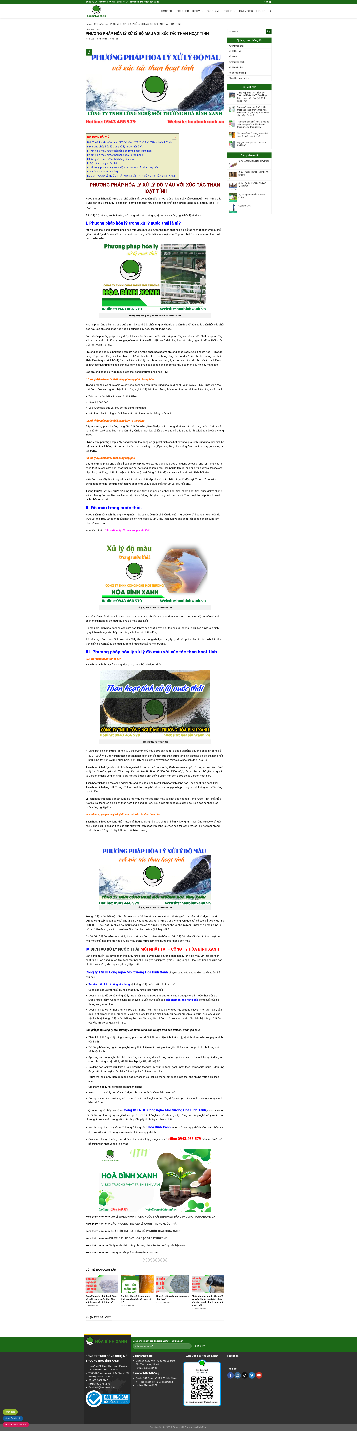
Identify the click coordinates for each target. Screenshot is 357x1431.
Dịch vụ (196, 11)
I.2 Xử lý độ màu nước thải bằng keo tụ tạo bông (115, 155)
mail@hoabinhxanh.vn (105, 1387)
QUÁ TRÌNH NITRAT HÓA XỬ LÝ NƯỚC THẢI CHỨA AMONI (146, 1231)
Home (89, 24)
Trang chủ (167, 11)
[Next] (219, 1295)
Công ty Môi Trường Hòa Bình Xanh (190, 1427)
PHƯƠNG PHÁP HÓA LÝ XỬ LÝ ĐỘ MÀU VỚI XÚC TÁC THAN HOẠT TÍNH (129, 142)
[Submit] (268, 31)
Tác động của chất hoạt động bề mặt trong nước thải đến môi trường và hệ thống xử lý (253, 124)
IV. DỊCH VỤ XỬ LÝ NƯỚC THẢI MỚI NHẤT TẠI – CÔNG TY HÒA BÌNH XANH (131, 175)
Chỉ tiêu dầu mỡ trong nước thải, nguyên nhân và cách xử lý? (252, 135)
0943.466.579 (103, 1384)
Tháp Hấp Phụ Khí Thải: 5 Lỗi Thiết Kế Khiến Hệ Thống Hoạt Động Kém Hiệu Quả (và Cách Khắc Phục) (252, 97)
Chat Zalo (10, 1412)
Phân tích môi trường (239, 78)
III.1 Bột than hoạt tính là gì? (103, 171)
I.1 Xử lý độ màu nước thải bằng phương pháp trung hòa (119, 150)
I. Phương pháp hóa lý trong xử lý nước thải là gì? (115, 146)
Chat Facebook (12, 1418)
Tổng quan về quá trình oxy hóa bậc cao (133, 1252)
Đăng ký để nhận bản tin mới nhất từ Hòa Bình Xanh (158, 1341)
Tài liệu (228, 11)
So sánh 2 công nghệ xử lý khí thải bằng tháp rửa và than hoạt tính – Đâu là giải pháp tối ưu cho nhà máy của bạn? (253, 111)
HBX (116, 39)
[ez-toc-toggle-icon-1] (173, 137)
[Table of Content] (174, 137)
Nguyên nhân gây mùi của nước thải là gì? (252, 144)
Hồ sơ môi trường (237, 73)
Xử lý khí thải (235, 51)
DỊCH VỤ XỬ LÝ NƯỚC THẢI (115, 949)
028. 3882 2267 (100, 1380)
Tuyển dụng (246, 11)
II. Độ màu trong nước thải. (102, 163)
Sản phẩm (213, 11)
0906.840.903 (150, 1368)
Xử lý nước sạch (236, 62)
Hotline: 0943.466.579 (15, 1424)
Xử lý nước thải (101, 24)
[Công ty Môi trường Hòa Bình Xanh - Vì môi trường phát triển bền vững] (100, 11)
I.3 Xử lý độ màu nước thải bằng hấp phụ (110, 159)
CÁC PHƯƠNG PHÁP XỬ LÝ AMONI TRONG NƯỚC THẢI (144, 1223)
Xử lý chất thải (236, 67)
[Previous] (90, 1295)
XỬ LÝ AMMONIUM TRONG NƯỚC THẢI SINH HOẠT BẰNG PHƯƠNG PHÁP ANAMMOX (163, 1216)
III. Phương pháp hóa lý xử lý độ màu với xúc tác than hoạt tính (123, 167)
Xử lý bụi (233, 56)
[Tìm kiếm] (270, 11)
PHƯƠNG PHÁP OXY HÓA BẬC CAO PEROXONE (138, 1238)
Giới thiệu (183, 11)
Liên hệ (260, 11)
